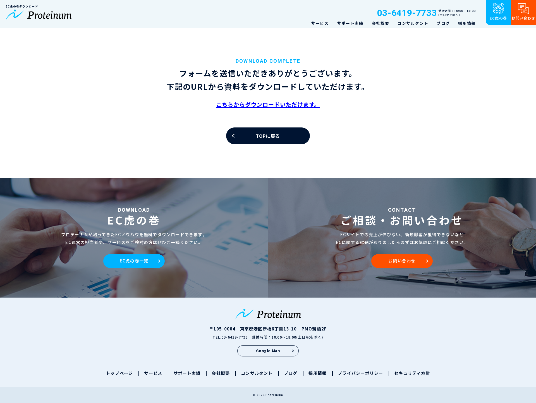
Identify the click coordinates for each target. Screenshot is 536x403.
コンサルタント (413, 23)
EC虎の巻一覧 (134, 261)
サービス (320, 23)
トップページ (119, 373)
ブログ (443, 23)
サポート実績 (350, 23)
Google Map (268, 350)
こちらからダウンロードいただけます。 (268, 104)
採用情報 (467, 23)
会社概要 (380, 23)
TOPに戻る (268, 135)
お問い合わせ (401, 261)
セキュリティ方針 (412, 373)
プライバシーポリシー (360, 373)
